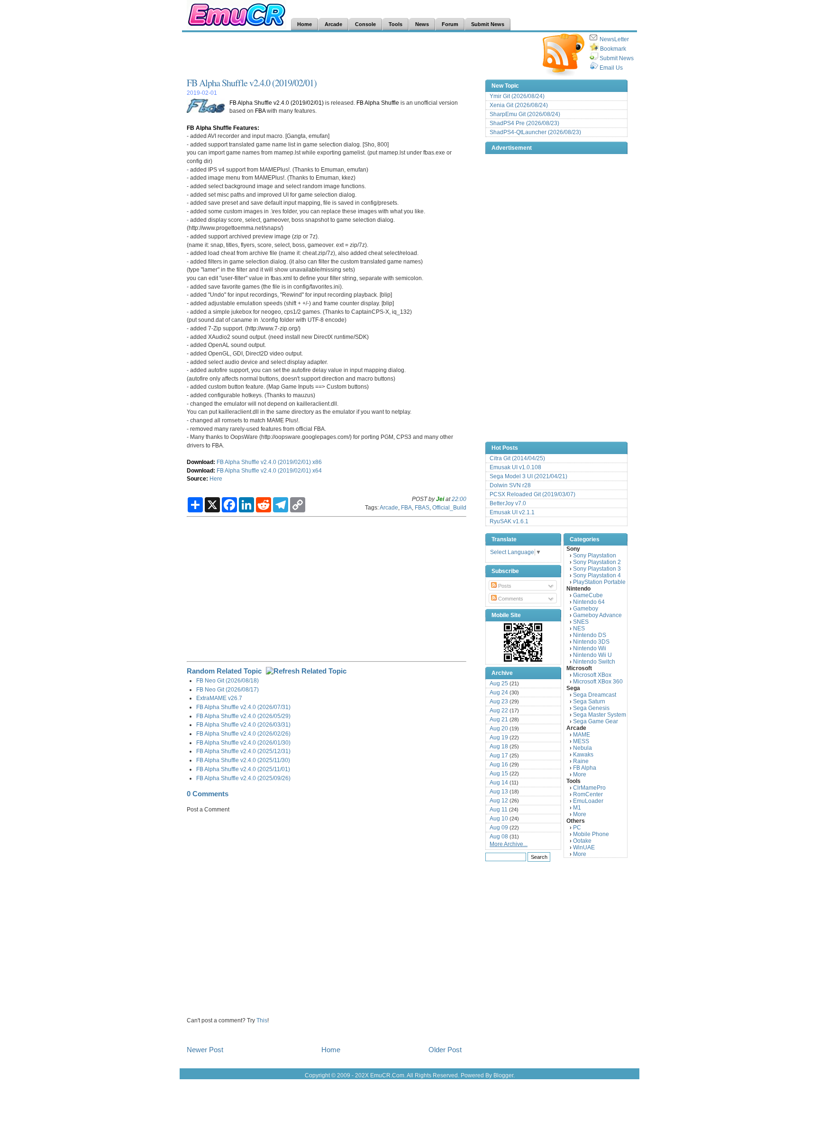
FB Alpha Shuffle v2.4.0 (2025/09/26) (243, 778)
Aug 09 (499, 827)
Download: (201, 462)
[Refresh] (306, 671)
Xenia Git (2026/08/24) (519, 105)
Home (330, 1050)
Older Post (445, 1050)
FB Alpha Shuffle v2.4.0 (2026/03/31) (243, 724)
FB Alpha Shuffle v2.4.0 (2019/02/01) (252, 82)
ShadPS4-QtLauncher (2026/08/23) (535, 132)
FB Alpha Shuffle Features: (223, 128)
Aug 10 (499, 818)
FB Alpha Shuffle (377, 103)
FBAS (422, 507)
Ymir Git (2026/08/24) (517, 96)
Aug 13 (499, 791)
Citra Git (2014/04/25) (517, 458)
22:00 (459, 499)
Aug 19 (499, 737)
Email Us (611, 67)
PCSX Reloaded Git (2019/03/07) (532, 494)
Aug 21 (499, 719)
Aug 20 (499, 728)
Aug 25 (499, 683)
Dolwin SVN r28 (510, 485)
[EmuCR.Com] (523, 642)
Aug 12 (499, 800)
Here (215, 478)
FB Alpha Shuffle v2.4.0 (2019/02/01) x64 (269, 470)
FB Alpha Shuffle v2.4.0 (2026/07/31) (243, 707)
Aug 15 (499, 773)
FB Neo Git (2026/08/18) (227, 680)
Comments (510, 598)
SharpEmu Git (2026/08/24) (525, 114)
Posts (504, 586)
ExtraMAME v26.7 (219, 698)
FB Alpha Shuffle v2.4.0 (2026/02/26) (243, 733)
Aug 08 (499, 836)
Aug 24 (499, 692)
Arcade (389, 507)
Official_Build (449, 507)
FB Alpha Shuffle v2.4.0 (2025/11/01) (243, 769)
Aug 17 (499, 755)
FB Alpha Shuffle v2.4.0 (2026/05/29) (243, 716)
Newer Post (205, 1050)
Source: (197, 478)
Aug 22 (499, 710)
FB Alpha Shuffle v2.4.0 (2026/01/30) (243, 742)
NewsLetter (614, 39)
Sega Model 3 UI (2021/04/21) (528, 476)
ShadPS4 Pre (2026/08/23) (524, 123)
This (261, 1020)
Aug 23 (499, 701)
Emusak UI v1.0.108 (515, 467)
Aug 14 (499, 782)
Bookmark (613, 49)
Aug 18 (499, 746)
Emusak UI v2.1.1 (512, 512)
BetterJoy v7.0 (508, 503)
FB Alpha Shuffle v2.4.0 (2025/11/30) (243, 760)
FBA (260, 111)
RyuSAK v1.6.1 (509, 521)
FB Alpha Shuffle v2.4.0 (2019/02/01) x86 (269, 462)
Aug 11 (499, 809)
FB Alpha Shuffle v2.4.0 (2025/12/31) (243, 751)
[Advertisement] (359, 55)
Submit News (617, 58)
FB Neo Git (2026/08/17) (227, 689)
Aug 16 (499, 764)
